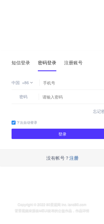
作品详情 (82, 210)
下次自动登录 (26, 122)
